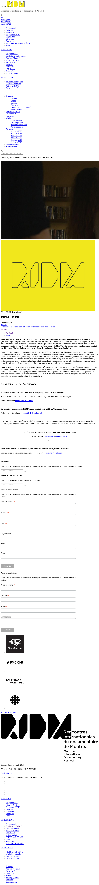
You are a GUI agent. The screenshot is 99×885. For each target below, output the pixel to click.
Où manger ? (11, 114)
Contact (14, 103)
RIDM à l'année (7, 848)
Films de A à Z (11, 32)
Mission (14, 98)
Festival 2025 (6, 799)
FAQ (8, 45)
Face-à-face (10, 62)
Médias (8, 118)
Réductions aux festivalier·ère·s (18, 43)
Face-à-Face (10, 833)
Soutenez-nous (11, 146)
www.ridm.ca (49, 436)
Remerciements (16, 109)
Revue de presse (17, 127)
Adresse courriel (8, 501)
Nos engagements (12, 144)
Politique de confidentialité (21, 107)
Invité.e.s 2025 (11, 835)
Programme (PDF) (13, 35)
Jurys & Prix (10, 37)
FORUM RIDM (7, 820)
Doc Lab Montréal (13, 58)
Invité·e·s (9, 65)
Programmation (12, 28)
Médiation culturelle (13, 84)
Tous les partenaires (8, 712)
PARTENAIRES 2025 (14, 837)
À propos (9, 96)
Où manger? (10, 871)
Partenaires (10, 41)
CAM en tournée (12, 88)
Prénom (5, 512)
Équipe (13, 101)
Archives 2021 (16, 136)
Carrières (14, 105)
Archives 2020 (16, 138)
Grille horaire (11, 30)
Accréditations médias (19, 125)
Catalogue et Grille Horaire (16, 56)
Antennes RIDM (12, 86)
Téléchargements (17, 122)
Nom (4, 523)
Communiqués (16, 120)
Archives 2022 (16, 133)
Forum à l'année (12, 73)
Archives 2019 (16, 140)
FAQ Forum (10, 69)
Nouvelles (10, 116)
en (2, 17)
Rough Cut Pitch (12, 60)
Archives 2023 (16, 131)
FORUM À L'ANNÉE (15, 844)
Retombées (10, 71)
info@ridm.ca (61, 436)
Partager (4, 329)
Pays (3, 553)
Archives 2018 (16, 142)
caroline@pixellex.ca (54, 453)
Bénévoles (10, 39)
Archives (9, 129)
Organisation (6, 533)
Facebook (9, 333)
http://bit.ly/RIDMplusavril (31, 413)
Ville (3, 543)
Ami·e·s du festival (13, 112)
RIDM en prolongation (14, 82)
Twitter (8, 335)
